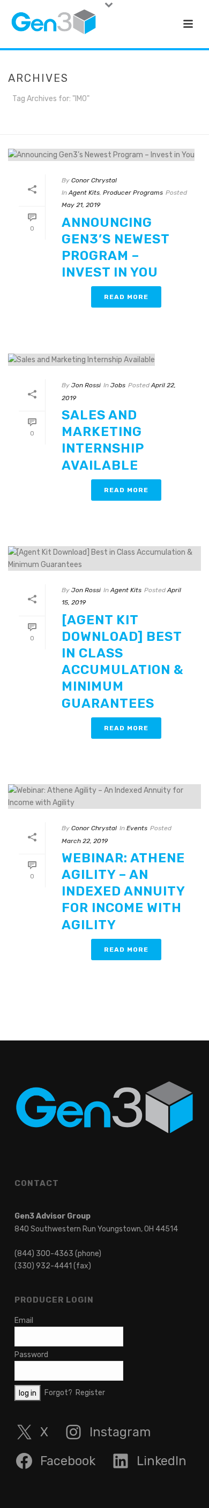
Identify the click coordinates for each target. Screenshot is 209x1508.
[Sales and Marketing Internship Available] (104, 359)
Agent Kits (84, 192)
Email (23, 1320)
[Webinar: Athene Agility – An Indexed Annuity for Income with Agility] (104, 796)
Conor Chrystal (94, 180)
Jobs (117, 385)
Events (136, 828)
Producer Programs (133, 192)
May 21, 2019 (81, 205)
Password (31, 1354)
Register (90, 1392)
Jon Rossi (86, 385)
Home (94, 127)
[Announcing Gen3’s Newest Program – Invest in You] (104, 154)
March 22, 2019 (85, 841)
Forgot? (58, 1392)
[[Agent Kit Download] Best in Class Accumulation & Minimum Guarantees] (104, 558)
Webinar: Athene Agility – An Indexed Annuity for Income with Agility (123, 891)
